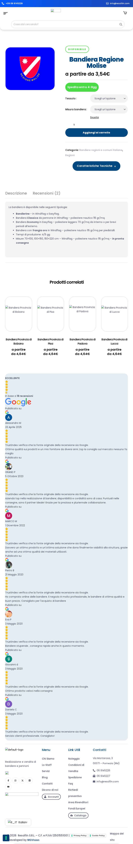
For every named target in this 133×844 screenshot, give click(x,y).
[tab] (16, 195)
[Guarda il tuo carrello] (125, 13)
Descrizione (16, 194)
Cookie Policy (98, 835)
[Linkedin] (29, 780)
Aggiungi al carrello (96, 132)
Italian (22, 822)
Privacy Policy (80, 835)
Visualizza (24, 306)
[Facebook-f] (8, 780)
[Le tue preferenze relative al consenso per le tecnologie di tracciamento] (6, 838)
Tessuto (70, 98)
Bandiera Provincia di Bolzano (19, 341)
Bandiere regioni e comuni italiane (100, 150)
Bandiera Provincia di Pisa (50, 341)
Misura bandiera (75, 109)
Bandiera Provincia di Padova (82, 341)
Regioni (69, 155)
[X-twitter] (22, 780)
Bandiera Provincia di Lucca (114, 341)
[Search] (120, 24)
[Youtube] (8, 787)
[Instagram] (15, 780)
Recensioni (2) (46, 194)
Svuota (94, 117)
